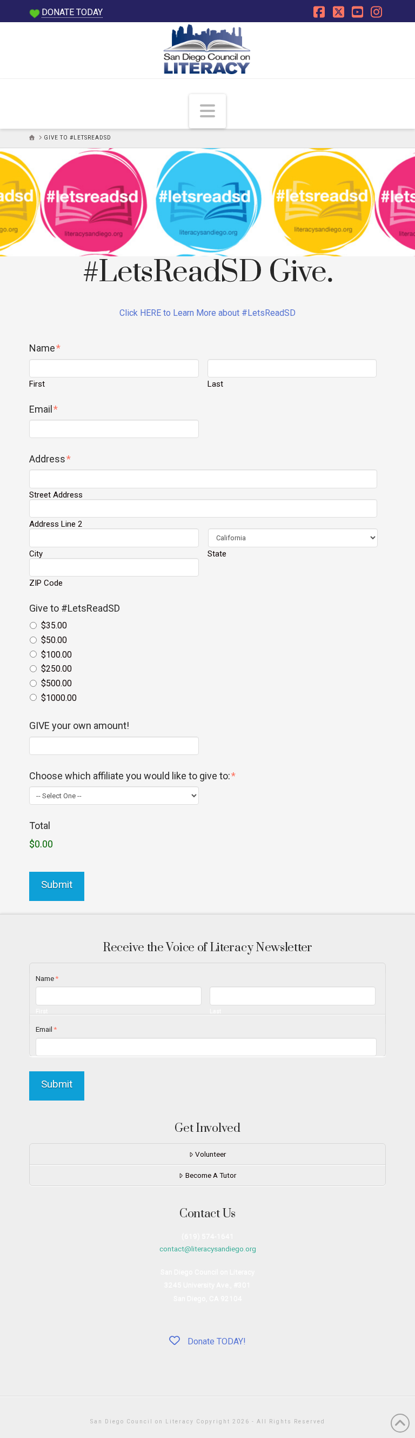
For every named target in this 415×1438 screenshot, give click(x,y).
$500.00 (56, 683)
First (37, 384)
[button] (207, 111)
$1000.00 (59, 698)
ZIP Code (46, 583)
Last (215, 384)
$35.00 (54, 625)
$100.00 (56, 655)
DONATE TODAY (72, 12)
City (36, 554)
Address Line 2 (55, 524)
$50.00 (54, 640)
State (217, 554)
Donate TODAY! (215, 1341)
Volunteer (210, 1154)
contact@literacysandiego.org (207, 1248)
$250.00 (56, 669)
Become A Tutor (210, 1175)
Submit (56, 884)
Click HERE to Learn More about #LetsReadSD (207, 313)
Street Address (56, 495)
